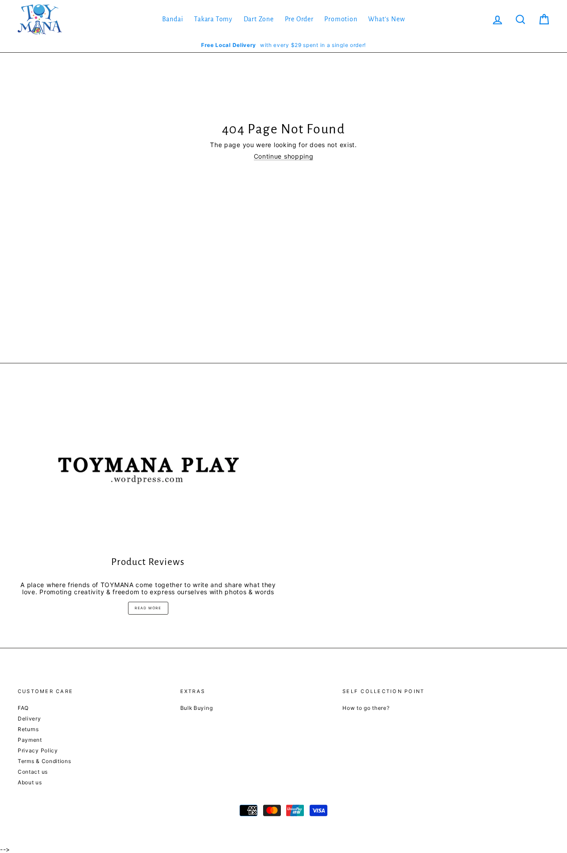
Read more (148, 608)
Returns (28, 729)
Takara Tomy (213, 19)
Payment (30, 739)
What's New (386, 19)
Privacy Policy (38, 750)
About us (30, 782)
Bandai (172, 19)
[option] (283, 45)
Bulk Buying (196, 708)
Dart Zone (259, 19)
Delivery (29, 718)
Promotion (340, 19)
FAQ (23, 708)
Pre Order (299, 19)
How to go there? (365, 708)
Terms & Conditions (44, 761)
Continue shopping (284, 156)
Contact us (33, 771)
